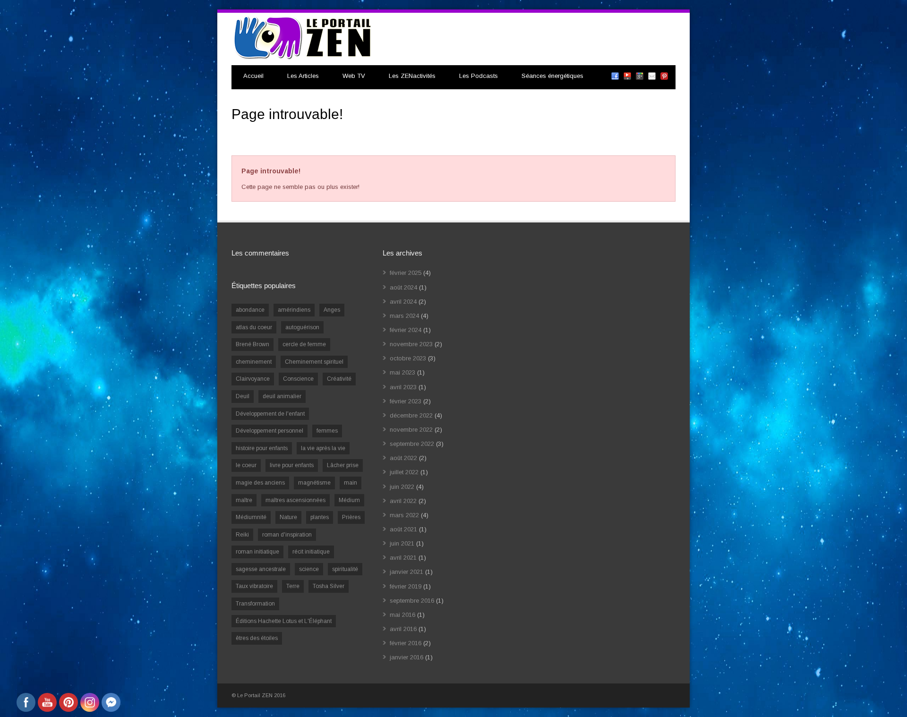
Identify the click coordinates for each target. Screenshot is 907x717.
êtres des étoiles (257, 638)
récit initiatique (311, 551)
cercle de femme (304, 344)
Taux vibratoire (254, 586)
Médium (349, 500)
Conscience (298, 379)
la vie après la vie (323, 448)
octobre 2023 (408, 358)
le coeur (246, 465)
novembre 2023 (411, 344)
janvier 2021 (406, 571)
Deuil (242, 396)
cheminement (254, 361)
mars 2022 (404, 515)
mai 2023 (402, 372)
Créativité (339, 379)
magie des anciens (260, 482)
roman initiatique (257, 551)
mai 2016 (402, 614)
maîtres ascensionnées (295, 500)
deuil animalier (282, 396)
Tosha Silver (328, 586)
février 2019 (405, 586)
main (350, 482)
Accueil (253, 75)
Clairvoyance (253, 379)
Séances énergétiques (552, 75)
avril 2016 (403, 628)
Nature (288, 517)
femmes (327, 430)
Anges (332, 310)
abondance (250, 310)
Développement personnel (269, 430)
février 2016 (405, 643)
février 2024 (405, 329)
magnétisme (314, 482)
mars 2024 (404, 315)
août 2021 (403, 529)
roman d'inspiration (287, 534)
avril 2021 (403, 557)
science (309, 569)
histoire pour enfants (262, 448)
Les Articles (303, 75)
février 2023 (405, 401)
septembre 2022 (412, 443)
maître (244, 500)
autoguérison (302, 327)
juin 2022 (402, 486)
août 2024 (403, 287)
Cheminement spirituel (314, 361)
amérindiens (294, 310)
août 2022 (403, 457)
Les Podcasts (478, 75)
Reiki (242, 534)
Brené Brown (252, 344)
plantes (319, 517)
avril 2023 (403, 387)
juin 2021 (402, 543)
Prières (351, 517)
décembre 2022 (411, 415)
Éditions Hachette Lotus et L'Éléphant (284, 621)
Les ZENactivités (412, 75)
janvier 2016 (406, 657)
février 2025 (405, 272)
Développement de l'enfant (270, 413)
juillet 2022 (404, 472)
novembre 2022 (411, 429)
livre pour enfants (292, 465)
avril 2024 (403, 301)
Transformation (255, 603)
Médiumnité (251, 517)
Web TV (353, 75)
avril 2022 (403, 500)
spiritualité (345, 569)
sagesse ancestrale (261, 569)
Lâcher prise (343, 465)
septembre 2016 (412, 600)
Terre (292, 586)
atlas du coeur (254, 327)
